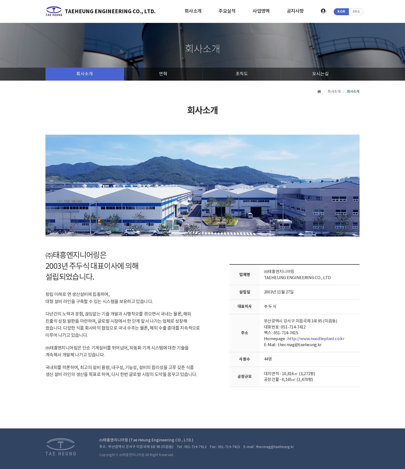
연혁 (163, 73)
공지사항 (295, 11)
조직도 (242, 73)
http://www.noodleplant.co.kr (315, 338)
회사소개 (193, 11)
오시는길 (320, 73)
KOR (341, 12)
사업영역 (261, 11)
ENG (356, 12)
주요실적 (227, 11)
